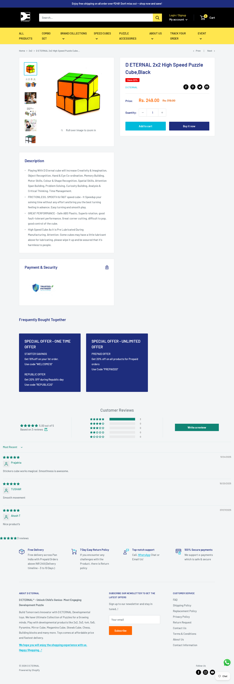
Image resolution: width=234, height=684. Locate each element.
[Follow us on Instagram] (205, 672)
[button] (97, 419)
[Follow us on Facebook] (198, 672)
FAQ (175, 599)
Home (22, 50)
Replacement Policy (185, 611)
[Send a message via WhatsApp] (227, 662)
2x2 (30, 50)
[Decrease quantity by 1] (143, 112)
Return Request (182, 622)
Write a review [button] (197, 427)
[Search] (157, 18)
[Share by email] (206, 87)
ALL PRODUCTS (25, 36)
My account (177, 19)
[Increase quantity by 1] (162, 112)
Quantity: (131, 112)
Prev (198, 50)
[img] (11, 457)
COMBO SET (46, 36)
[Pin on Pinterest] (192, 87)
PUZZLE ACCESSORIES (127, 36)
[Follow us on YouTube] (212, 672)
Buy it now (189, 126)
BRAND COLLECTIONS (74, 33)
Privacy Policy (181, 616)
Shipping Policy (182, 605)
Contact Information (185, 645)
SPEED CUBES (102, 33)
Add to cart (145, 126)
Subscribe (120, 630)
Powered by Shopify (29, 670)
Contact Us (179, 628)
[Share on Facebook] (185, 87)
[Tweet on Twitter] (199, 87)
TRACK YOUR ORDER (178, 36)
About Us (178, 639)
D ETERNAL (131, 87)
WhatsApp (144, 554)
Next (209, 50)
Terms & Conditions (184, 633)
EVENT (202, 33)
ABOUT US (155, 33)
